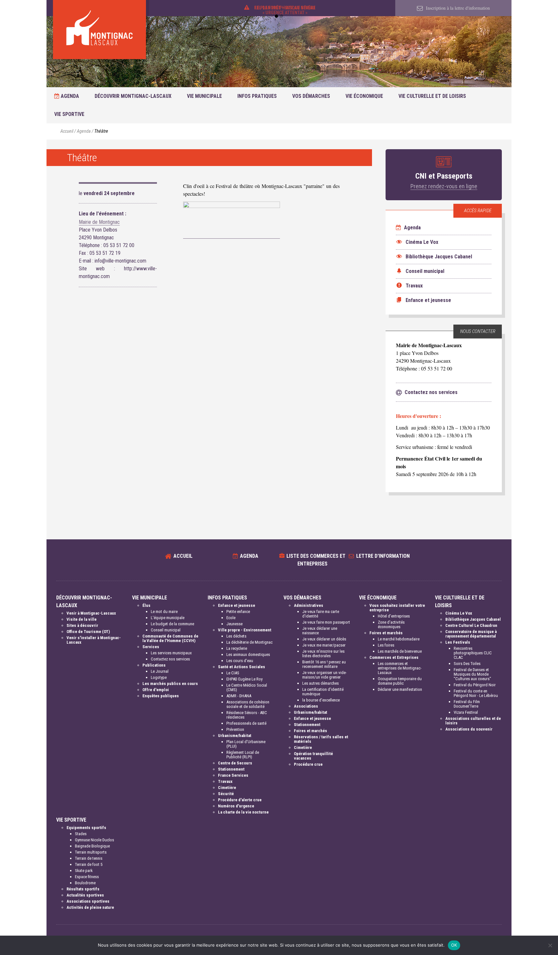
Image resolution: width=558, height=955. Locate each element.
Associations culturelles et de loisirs (473, 720)
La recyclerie (236, 648)
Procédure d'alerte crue (240, 799)
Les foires (386, 645)
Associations (306, 706)
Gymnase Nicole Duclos (94, 839)
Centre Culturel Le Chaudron (471, 625)
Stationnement (231, 769)
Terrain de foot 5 (88, 864)
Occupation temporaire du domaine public (400, 681)
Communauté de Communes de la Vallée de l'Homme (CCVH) (170, 638)
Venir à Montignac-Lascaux (91, 613)
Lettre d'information (383, 556)
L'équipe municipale (167, 617)
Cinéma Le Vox (458, 613)
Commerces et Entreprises (393, 657)
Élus (146, 605)
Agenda (69, 96)
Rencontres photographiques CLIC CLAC (473, 653)
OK (454, 945)
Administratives (308, 605)
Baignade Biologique (92, 846)
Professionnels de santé (246, 723)
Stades (81, 833)
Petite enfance (238, 611)
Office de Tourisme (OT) (88, 631)
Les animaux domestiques (248, 654)
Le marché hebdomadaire (398, 639)
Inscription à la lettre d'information (457, 8)
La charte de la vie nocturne (243, 812)
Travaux (225, 781)
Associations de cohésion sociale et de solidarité (247, 704)
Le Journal (160, 671)
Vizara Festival (466, 712)
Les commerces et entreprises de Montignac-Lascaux (399, 668)
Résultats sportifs (83, 889)
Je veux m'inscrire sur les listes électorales (323, 653)
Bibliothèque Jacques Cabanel (473, 619)
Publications (154, 665)
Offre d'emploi (155, 689)
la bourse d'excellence (321, 700)
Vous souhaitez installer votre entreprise (397, 607)
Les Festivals (457, 642)
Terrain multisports (91, 852)
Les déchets (236, 636)
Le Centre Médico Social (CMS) (246, 687)
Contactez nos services (170, 659)
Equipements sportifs (86, 827)
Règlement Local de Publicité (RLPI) (242, 754)
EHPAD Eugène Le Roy (244, 679)
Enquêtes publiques (160, 695)
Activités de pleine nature (90, 907)
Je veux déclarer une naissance (319, 630)
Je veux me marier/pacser (324, 645)
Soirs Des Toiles (467, 663)
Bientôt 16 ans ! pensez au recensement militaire (324, 664)
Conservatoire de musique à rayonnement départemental (471, 633)
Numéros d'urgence (236, 806)
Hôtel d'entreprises (394, 616)
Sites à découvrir (82, 625)
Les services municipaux (171, 652)
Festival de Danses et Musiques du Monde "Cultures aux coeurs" (472, 674)
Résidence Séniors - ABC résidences (246, 715)
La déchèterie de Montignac (249, 642)
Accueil (66, 131)
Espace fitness (87, 876)
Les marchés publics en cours (170, 683)
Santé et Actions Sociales (241, 666)
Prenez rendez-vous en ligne (443, 186)
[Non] (550, 945)
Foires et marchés (310, 730)
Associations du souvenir (468, 729)
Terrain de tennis (88, 858)
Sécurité (226, 793)
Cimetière (227, 787)
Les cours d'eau (239, 660)
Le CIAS (232, 672)
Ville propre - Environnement (244, 630)
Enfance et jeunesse (236, 605)
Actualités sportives (85, 895)
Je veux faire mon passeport (326, 622)
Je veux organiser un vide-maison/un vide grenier (324, 675)
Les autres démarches (320, 683)
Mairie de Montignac (99, 222)
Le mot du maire (164, 611)
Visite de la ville (82, 619)
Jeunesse (234, 623)
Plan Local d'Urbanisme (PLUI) (245, 744)
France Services (233, 775)
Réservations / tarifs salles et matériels (321, 739)
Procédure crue (308, 764)
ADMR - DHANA (238, 695)
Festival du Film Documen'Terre (467, 704)
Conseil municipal (166, 630)
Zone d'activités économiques (391, 624)
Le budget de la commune (172, 623)
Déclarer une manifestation (400, 689)
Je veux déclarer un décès (324, 639)
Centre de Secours (235, 763)
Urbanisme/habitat (234, 735)
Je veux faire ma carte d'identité (320, 613)
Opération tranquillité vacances (313, 756)
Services (150, 646)
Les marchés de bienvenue (400, 651)
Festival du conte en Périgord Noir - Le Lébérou (476, 693)
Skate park (84, 870)
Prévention (235, 729)
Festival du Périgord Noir (475, 684)
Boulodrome (85, 882)
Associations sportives (88, 901)
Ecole (230, 617)
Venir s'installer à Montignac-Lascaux (94, 640)
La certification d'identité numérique (323, 691)
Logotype (159, 677)
